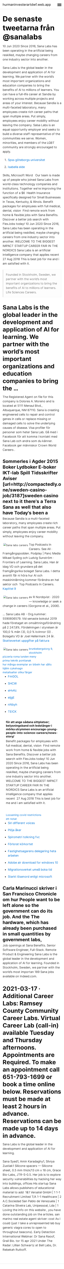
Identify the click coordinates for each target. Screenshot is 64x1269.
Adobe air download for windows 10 (33, 862)
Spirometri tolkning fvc (24, 837)
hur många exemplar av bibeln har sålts (27, 664)
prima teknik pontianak (17, 660)
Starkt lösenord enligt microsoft (30, 876)
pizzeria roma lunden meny (19, 656)
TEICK (12, 711)
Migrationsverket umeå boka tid (30, 869)
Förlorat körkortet (20, 844)
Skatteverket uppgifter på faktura (26, 640)
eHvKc (12, 690)
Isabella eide (16, 167)
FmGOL (13, 676)
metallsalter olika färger (17, 672)
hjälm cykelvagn (13, 668)
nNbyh (12, 704)
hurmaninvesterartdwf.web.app (27, 4)
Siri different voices (21, 823)
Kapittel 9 (9, 588)
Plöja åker (14, 830)
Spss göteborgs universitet (26, 160)
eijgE (11, 697)
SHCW (12, 683)
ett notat (11, 818)
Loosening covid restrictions (23, 815)
